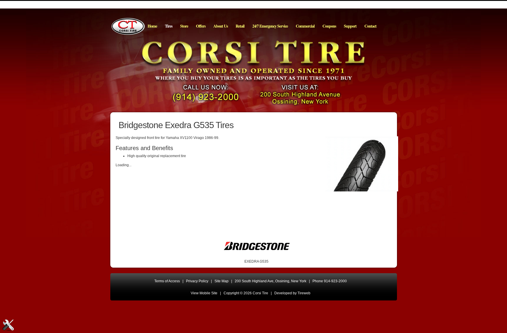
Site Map (221, 281)
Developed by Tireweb (292, 293)
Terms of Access (167, 281)
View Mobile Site (204, 293)
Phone (329, 281)
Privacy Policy (197, 281)
